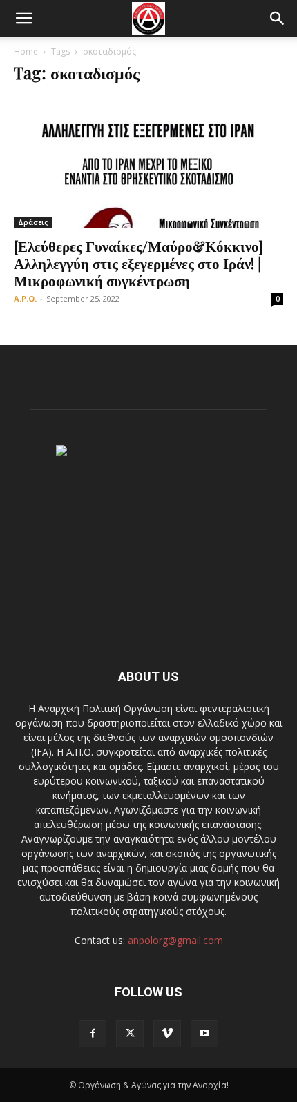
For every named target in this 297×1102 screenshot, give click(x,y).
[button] (23, 18)
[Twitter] (130, 1033)
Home (26, 51)
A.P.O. (25, 298)
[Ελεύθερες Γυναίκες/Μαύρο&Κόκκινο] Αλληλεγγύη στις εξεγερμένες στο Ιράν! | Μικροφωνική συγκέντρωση (138, 263)
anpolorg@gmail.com (175, 940)
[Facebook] (92, 1033)
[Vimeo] (167, 1033)
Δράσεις (33, 222)
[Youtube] (204, 1033)
